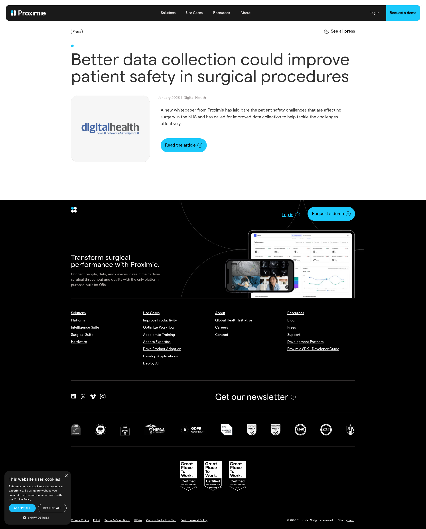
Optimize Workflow (158, 327)
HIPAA (138, 520)
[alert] (37, 498)
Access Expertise (157, 342)
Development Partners (305, 342)
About (245, 13)
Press (291, 327)
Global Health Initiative (233, 320)
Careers (221, 327)
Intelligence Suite (85, 327)
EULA (96, 520)
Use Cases (194, 13)
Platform (78, 320)
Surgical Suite (82, 335)
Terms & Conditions (117, 520)
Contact (221, 335)
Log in (374, 13)
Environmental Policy (194, 520)
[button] (168, 13)
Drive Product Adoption (162, 349)
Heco (350, 520)
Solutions (168, 13)
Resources (221, 13)
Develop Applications (160, 356)
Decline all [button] (52, 508)
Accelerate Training (159, 335)
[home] (28, 13)
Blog (291, 320)
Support (293, 335)
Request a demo (403, 13)
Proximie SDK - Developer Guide (313, 349)
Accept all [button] (22, 508)
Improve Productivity (160, 320)
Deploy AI (151, 363)
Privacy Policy (80, 520)
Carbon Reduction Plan (161, 520)
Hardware (79, 342)
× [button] (66, 476)
